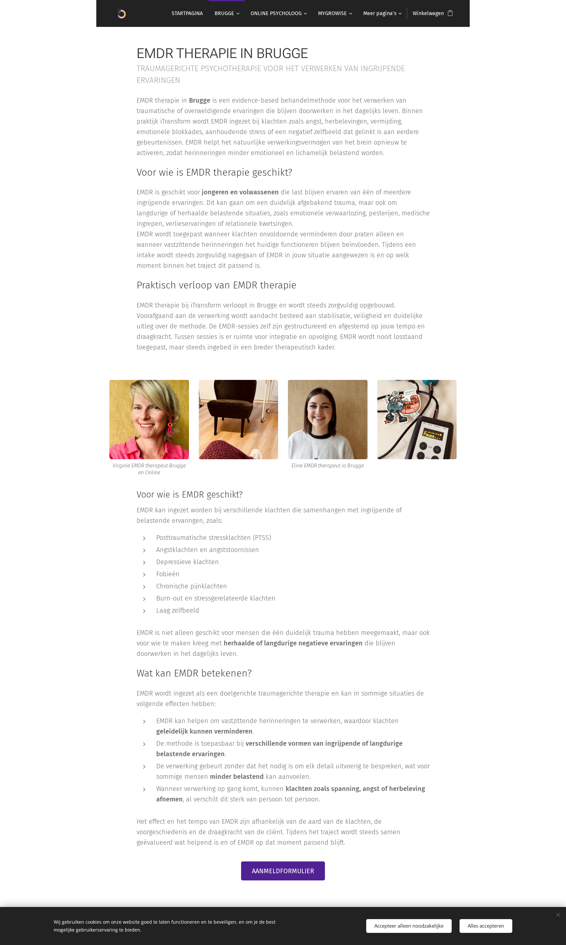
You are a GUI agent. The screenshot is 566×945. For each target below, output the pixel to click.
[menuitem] (187, 13)
